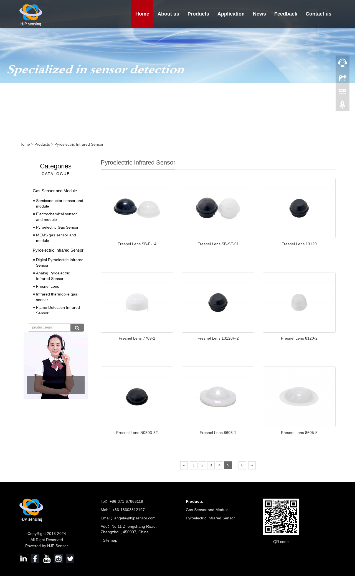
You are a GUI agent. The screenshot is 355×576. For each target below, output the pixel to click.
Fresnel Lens (47, 286)
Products (198, 14)
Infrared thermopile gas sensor (56, 297)
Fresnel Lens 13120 (299, 244)
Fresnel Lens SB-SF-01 (218, 244)
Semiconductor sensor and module (59, 203)
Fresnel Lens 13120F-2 (218, 338)
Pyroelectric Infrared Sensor (78, 144)
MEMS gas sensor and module (56, 238)
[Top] (342, 106)
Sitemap (110, 540)
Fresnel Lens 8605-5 (299, 432)
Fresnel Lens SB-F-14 (137, 244)
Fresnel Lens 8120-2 (299, 338)
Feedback (285, 14)
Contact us (318, 14)
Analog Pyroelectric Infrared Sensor (53, 276)
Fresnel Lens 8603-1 (218, 432)
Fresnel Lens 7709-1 (137, 338)
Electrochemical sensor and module (56, 217)
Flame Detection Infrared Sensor (58, 310)
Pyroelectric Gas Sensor (57, 227)
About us (168, 14)
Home (142, 14)
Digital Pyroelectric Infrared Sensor (59, 262)
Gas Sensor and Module (55, 190)
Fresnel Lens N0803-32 (137, 432)
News (259, 14)
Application (231, 14)
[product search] (77, 328)
